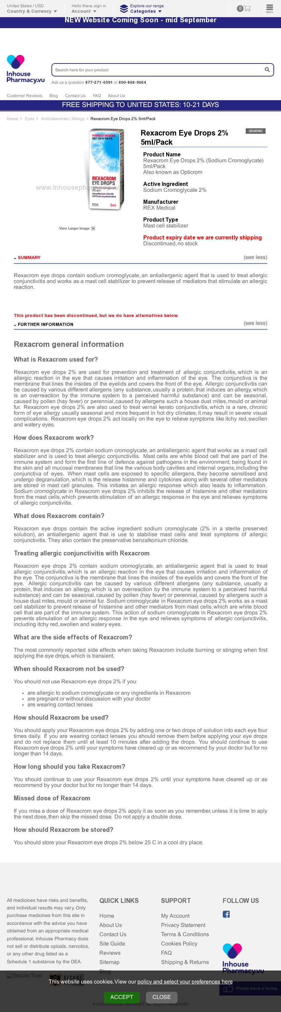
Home (106, 916)
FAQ (97, 96)
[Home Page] (243, 959)
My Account (175, 916)
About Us (116, 96)
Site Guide (112, 943)
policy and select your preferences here (185, 982)
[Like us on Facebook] (226, 914)
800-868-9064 (132, 82)
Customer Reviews (24, 96)
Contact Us (75, 96)
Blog (53, 96)
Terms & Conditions (185, 934)
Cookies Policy (179, 943)
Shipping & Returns (185, 962)
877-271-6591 (99, 82)
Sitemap (109, 962)
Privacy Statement (183, 925)
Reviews (110, 953)
